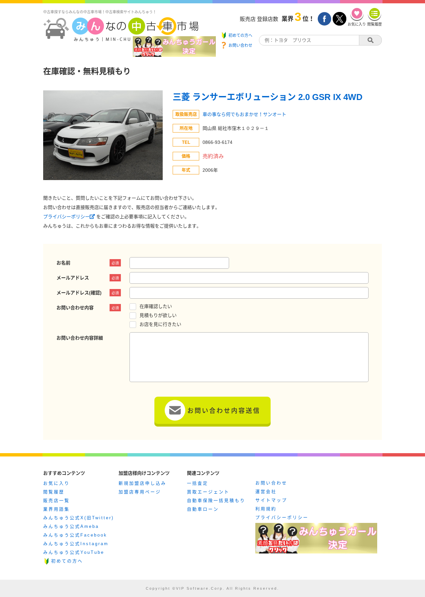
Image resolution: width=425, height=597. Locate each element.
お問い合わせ (271, 482)
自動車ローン (203, 509)
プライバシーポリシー (66, 216)
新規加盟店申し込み (142, 483)
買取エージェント (208, 491)
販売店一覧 (56, 500)
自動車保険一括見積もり (216, 500)
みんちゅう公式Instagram (76, 543)
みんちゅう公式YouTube (73, 552)
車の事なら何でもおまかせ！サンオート (244, 114)
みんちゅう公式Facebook (75, 535)
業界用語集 (56, 509)
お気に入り (56, 483)
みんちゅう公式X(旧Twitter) (78, 517)
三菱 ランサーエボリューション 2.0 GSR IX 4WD (268, 97)
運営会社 (266, 491)
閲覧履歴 (53, 491)
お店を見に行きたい (160, 324)
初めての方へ (67, 560)
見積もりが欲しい (158, 315)
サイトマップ (271, 500)
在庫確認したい (155, 306)
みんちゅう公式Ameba (71, 526)
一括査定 (197, 483)
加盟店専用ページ (140, 491)
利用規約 (266, 508)
